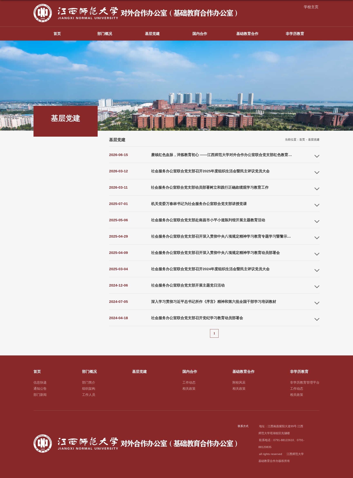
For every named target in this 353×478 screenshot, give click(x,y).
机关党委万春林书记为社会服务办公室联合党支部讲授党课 (199, 204)
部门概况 (104, 34)
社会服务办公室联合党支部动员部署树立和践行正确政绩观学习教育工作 (210, 187)
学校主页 (311, 7)
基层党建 (152, 34)
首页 (57, 34)
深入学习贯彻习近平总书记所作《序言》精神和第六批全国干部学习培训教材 (213, 302)
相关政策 (188, 388)
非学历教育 (295, 34)
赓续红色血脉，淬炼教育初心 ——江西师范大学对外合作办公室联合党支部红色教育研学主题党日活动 (234, 155)
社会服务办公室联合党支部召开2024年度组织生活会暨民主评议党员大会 (210, 269)
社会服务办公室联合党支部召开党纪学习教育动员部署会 (197, 318)
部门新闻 (40, 394)
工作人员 (88, 394)
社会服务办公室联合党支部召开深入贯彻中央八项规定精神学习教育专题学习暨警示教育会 (224, 236)
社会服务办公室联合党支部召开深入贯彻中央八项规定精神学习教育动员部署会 (215, 253)
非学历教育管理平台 (304, 382)
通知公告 (40, 388)
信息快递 (40, 382)
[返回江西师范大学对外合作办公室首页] (136, 5)
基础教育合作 (247, 34)
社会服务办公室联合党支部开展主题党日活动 (188, 285)
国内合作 (199, 34)
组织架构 (88, 388)
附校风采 (239, 382)
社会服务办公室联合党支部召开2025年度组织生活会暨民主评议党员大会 (210, 171)
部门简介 (88, 382)
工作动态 (188, 382)
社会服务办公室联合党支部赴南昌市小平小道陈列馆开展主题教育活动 (208, 220)
